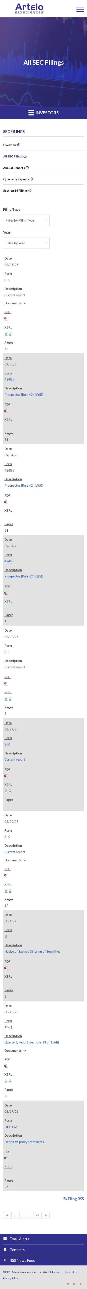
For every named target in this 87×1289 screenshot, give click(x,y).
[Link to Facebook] (80, 1284)
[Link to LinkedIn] (74, 1284)
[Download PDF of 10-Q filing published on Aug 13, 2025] (6, 1065)
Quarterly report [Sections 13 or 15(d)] (31, 1042)
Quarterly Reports (16, 179)
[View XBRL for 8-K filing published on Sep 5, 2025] (6, 333)
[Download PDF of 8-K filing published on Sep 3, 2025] (6, 683)
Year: (7, 232)
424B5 (9, 379)
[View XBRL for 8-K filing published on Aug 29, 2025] (6, 791)
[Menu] (78, 8)
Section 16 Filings (15, 190)
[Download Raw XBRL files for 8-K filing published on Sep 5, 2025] (10, 333)
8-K (7, 280)
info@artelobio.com (49, 1272)
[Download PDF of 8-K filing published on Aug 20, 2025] (6, 875)
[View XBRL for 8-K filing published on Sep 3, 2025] (6, 698)
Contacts (17, 1249)
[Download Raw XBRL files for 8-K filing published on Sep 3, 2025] (10, 698)
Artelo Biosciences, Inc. (24, 1272)
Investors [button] (47, 112)
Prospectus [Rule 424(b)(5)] (23, 394)
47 (38, 1215)
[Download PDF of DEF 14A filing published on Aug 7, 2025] (6, 1158)
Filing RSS (73, 1198)
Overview (9, 145)
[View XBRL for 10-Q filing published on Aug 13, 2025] (6, 1081)
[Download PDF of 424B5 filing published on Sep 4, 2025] (6, 501)
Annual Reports (14, 168)
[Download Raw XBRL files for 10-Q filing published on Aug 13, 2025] (10, 1081)
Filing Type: (12, 209)
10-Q (8, 1027)
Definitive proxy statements (24, 1142)
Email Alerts (19, 1238)
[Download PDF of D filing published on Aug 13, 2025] (6, 967)
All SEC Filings (13, 156)
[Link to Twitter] (68, 1284)
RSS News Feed (22, 1260)
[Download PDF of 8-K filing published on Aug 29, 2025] (6, 776)
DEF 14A (10, 1127)
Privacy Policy (10, 1278)
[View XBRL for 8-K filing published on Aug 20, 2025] (6, 890)
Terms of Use (72, 1272)
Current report (14, 295)
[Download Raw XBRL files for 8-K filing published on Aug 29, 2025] (10, 791)
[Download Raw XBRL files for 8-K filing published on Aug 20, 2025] (10, 890)
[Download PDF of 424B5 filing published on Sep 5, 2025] (6, 411)
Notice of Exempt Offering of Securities (32, 951)
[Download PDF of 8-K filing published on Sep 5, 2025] (6, 318)
